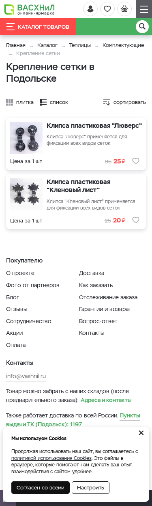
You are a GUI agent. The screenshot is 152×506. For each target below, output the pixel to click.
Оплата (16, 345)
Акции (14, 333)
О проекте (20, 273)
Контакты (92, 333)
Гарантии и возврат (105, 309)
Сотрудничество (28, 321)
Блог (12, 297)
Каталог (47, 45)
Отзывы (17, 309)
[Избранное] (107, 9)
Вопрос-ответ (98, 321)
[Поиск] (142, 26)
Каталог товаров (43, 26)
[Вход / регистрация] (90, 9)
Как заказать (96, 285)
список (59, 102)
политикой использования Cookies (51, 458)
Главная (16, 45)
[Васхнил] (29, 9)
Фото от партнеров (33, 285)
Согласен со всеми (40, 487)
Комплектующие (123, 45)
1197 (73, 420)
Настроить (90, 487)
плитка (25, 102)
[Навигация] (144, 9)
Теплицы (80, 45)
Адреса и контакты (106, 400)
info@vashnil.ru (26, 376)
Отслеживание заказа (108, 297)
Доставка (91, 273)
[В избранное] (136, 161)
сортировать (129, 102)
